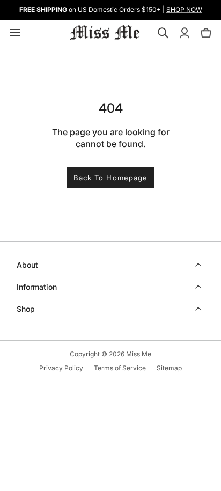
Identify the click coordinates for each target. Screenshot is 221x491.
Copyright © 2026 (98, 354)
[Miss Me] (105, 32)
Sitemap (169, 368)
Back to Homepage (110, 177)
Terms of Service (120, 368)
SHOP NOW (184, 9)
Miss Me (138, 354)
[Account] (184, 32)
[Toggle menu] (15, 32)
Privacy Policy (61, 368)
